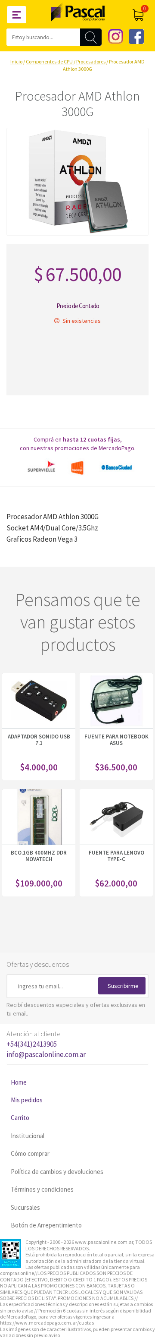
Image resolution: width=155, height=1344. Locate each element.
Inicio (16, 61)
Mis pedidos (27, 1100)
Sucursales (25, 1207)
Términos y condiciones (42, 1189)
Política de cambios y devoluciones (57, 1171)
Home (19, 1082)
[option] (77, 467)
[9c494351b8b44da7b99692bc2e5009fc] (77, 182)
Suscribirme (123, 986)
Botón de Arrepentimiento (46, 1225)
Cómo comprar (30, 1153)
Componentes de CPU (49, 61)
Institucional (27, 1136)
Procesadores (90, 61)
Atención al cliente (46, 1044)
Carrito (20, 1118)
